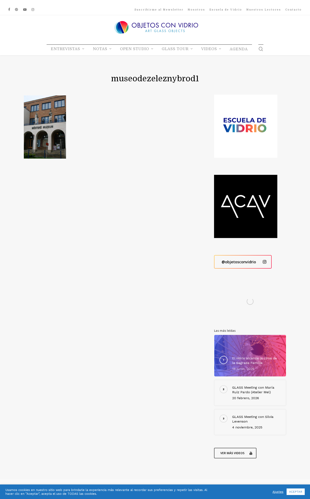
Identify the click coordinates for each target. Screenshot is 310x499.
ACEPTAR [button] (295, 491)
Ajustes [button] (277, 492)
